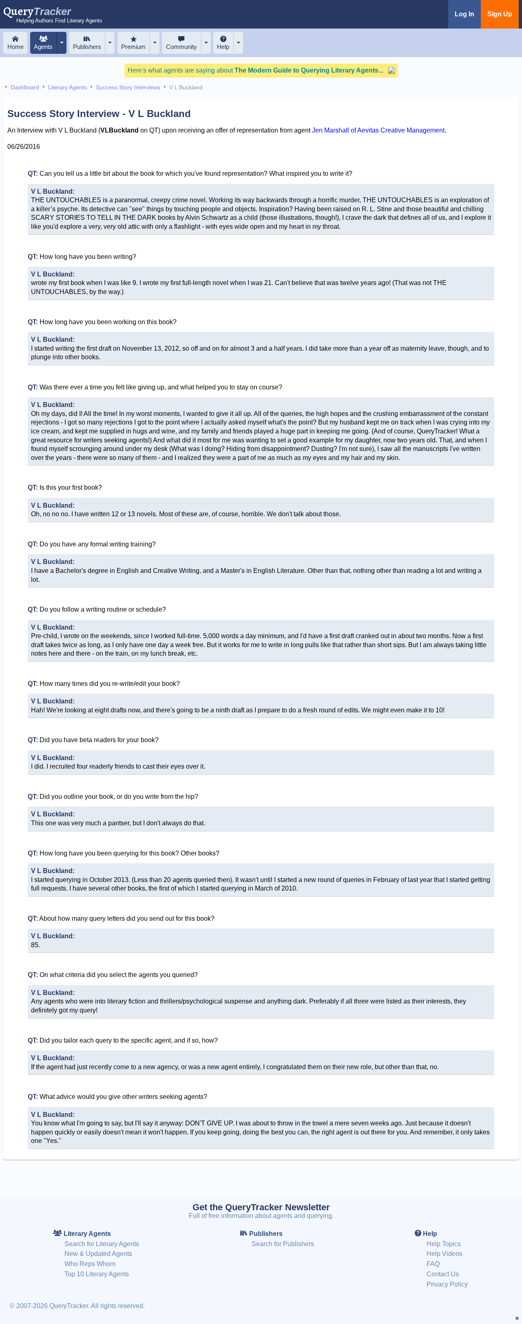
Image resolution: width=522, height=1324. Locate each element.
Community (181, 46)
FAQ (433, 1263)
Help (223, 46)
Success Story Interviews (128, 87)
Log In (464, 14)
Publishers (87, 46)
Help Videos (444, 1253)
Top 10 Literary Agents (96, 1274)
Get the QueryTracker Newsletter (261, 1207)
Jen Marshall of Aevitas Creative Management (378, 130)
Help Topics (444, 1243)
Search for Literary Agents (101, 1243)
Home (15, 46)
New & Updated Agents (98, 1253)
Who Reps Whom (89, 1263)
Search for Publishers (283, 1243)
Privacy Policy (447, 1284)
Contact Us (443, 1274)
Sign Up (499, 14)
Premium (133, 46)
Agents (43, 46)
